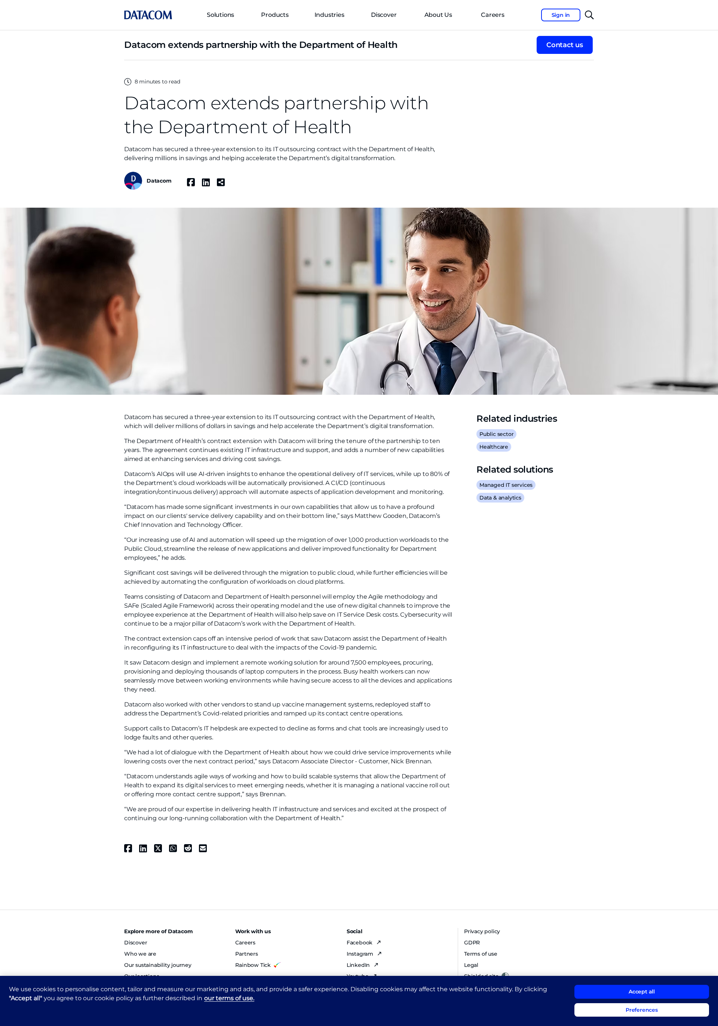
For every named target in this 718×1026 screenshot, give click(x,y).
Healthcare (493, 446)
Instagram (361, 953)
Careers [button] (492, 14)
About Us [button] (438, 14)
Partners (246, 953)
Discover (383, 14)
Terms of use (480, 953)
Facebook (360, 942)
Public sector (496, 434)
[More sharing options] (221, 182)
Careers (245, 942)
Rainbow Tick (253, 965)
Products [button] (274, 14)
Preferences (642, 1010)
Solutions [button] (220, 14)
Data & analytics (500, 497)
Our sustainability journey (157, 965)
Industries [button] (329, 14)
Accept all (642, 991)
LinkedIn (359, 965)
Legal (471, 965)
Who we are (140, 953)
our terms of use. (229, 998)
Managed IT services (506, 485)
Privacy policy (482, 931)
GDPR (472, 942)
